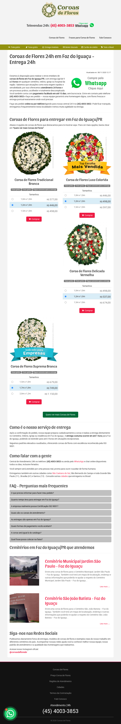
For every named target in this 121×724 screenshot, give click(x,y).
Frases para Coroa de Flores (82, 38)
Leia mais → (105, 586)
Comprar (35, 219)
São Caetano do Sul (61, 473)
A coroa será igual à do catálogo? (26, 532)
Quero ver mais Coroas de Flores (60, 414)
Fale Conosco (105, 38)
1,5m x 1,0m (26, 210)
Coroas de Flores (56, 38)
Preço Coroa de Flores (60, 675)
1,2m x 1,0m (26, 204)
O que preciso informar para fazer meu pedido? (32, 493)
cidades (64, 476)
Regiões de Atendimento (60, 681)
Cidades (60, 687)
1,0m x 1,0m (26, 199)
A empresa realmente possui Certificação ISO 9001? (34, 506)
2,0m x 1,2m (25, 393)
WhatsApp (79, 461)
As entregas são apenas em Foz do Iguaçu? (31, 519)
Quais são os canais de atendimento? (28, 512)
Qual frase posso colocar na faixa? (27, 539)
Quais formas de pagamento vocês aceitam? (31, 526)
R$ (52, 199)
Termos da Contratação (60, 693)
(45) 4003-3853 (62, 25)
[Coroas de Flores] (60, 10)
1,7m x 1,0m (25, 387)
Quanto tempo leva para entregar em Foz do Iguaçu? (35, 499)
